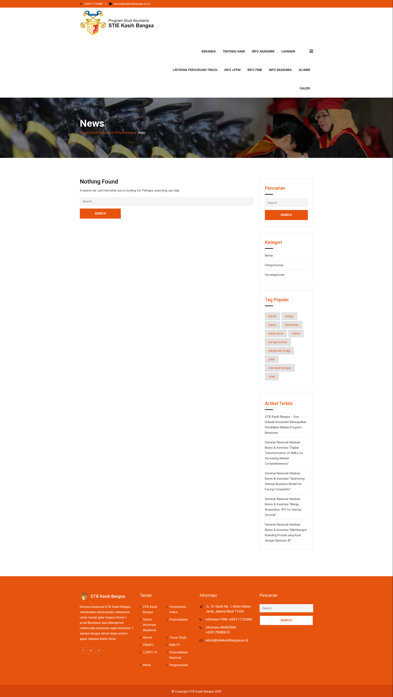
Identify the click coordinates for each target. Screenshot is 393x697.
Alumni (304, 70)
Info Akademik (263, 51)
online (296, 333)
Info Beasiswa (280, 70)
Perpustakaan (178, 619)
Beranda (209, 51)
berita (272, 316)
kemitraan (292, 324)
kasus (272, 324)
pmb (272, 359)
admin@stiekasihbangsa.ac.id (132, 3)
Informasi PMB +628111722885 (229, 619)
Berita (269, 255)
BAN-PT (174, 645)
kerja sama (276, 333)
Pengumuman (274, 265)
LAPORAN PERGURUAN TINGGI (195, 70)
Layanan (288, 51)
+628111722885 (93, 3)
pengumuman (278, 342)
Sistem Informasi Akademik (149, 625)
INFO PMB (254, 70)
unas (272, 376)
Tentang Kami (234, 51)
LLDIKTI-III (150, 652)
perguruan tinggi (279, 350)
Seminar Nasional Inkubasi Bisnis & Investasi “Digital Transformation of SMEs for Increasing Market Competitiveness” (284, 452)
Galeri (305, 88)
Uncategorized (274, 275)
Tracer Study (177, 637)
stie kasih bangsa (280, 368)
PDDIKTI (148, 645)
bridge (289, 316)
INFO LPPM (232, 70)
